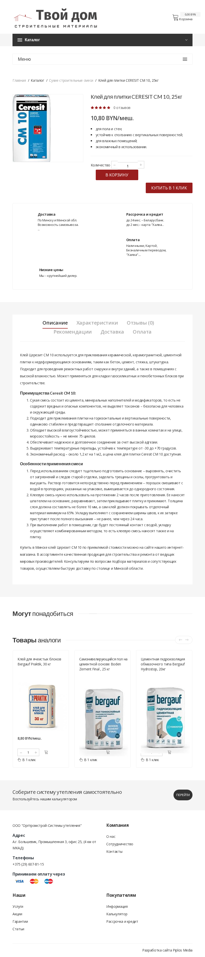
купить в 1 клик (169, 188)
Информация (117, 906)
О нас (110, 836)
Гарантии (20, 921)
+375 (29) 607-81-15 (28, 864)
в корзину (117, 175)
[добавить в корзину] (46, 752)
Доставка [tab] (112, 332)
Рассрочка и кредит (122, 921)
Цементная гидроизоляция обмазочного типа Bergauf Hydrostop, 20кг (163, 664)
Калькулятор (116, 914)
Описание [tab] (55, 323)
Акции (17, 914)
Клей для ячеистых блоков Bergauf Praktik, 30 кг (39, 661)
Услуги (17, 906)
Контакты (114, 851)
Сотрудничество (119, 844)
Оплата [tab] (142, 332)
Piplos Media (182, 950)
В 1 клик (29, 759)
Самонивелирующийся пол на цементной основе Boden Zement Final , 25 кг (103, 664)
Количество (100, 165)
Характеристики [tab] (97, 323)
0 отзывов (122, 107)
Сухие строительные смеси (71, 80)
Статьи (18, 929)
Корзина (185, 19)
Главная (19, 80)
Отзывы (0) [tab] (140, 323)
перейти (183, 795)
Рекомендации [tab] (73, 332)
